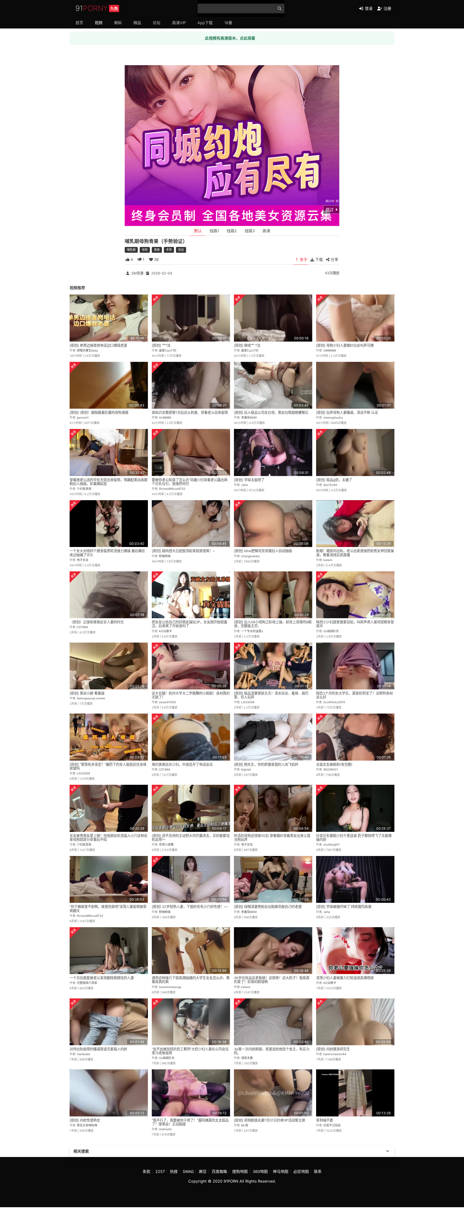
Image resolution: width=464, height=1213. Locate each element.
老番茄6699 (249, 417)
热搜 (174, 1171)
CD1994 (82, 627)
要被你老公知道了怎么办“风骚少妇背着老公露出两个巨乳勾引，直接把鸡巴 (189, 482)
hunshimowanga (170, 987)
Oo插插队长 (331, 631)
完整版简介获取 (87, 983)
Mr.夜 (244, 1125)
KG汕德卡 (165, 631)
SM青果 (137, 273)
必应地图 (301, 1171)
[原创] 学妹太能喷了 (249, 480)
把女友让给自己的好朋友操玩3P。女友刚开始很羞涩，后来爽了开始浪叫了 (189, 624)
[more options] (387, 1151)
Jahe (244, 485)
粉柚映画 (165, 556)
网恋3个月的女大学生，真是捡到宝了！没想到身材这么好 (354, 695)
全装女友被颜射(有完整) (334, 764)
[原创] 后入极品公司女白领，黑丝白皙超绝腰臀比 (271, 412)
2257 (160, 1171)
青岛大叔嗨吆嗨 (87, 1125)
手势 (169, 250)
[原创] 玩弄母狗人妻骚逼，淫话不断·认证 (347, 412)
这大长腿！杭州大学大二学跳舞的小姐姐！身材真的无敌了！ (191, 695)
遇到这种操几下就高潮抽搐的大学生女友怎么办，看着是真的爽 (191, 980)
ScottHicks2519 (334, 702)
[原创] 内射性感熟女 (85, 1120)
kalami (327, 560)
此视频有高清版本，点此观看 (230, 38)
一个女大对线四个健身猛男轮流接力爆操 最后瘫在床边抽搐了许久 (107, 553)
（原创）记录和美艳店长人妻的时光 (97, 622)
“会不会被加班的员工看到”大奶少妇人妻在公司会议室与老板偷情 (190, 1051)
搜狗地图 (240, 1171)
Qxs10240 (330, 485)
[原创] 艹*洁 (161, 345)
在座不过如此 (332, 1125)
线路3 (250, 230)
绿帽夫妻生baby (87, 350)
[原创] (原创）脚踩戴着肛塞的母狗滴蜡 (99, 412)
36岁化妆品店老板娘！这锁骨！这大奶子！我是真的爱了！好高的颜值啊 (271, 980)
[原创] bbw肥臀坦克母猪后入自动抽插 (263, 551)
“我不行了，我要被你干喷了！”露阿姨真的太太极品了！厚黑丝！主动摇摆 (190, 1122)
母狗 (145, 250)
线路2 (232, 230)
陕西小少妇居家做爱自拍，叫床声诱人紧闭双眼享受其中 (355, 624)
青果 (157, 250)
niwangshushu (333, 417)
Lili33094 (247, 702)
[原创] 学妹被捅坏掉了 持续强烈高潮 (343, 906)
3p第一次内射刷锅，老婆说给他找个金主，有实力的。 (271, 1051)
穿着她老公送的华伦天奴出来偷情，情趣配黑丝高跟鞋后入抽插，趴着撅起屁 (108, 482)
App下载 (205, 22)
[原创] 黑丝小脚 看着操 (87, 693)
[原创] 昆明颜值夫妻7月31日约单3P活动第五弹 (269, 1120)
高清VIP (179, 22)
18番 (228, 22)
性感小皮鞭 (166, 844)
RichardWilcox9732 (172, 489)
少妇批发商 (84, 489)
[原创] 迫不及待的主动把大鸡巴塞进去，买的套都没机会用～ (191, 837)
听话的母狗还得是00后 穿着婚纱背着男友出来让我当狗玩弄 (272, 837)
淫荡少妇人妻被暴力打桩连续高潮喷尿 (345, 978)
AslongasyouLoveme (91, 698)
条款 (146, 1171)
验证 (181, 250)
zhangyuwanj (250, 556)
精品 (137, 22)
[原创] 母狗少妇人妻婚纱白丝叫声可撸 (345, 345)
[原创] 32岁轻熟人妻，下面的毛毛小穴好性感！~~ (190, 906)
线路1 (214, 230)
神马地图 (280, 1171)
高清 (266, 230)
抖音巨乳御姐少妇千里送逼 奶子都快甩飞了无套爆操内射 (354, 837)
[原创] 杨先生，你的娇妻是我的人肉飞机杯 (266, 764)
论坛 (156, 22)
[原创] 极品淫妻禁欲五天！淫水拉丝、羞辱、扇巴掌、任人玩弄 (271, 695)
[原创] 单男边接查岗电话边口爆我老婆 (98, 345)
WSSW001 (330, 769)
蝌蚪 (118, 22)
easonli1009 (167, 702)
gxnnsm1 (83, 417)
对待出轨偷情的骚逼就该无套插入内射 (98, 1049)
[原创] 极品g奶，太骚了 (334, 480)
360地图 (260, 1171)
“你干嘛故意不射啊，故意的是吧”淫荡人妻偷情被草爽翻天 (108, 908)
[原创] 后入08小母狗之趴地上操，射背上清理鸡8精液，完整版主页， (273, 624)
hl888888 (329, 350)
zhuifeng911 (331, 844)
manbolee (83, 1054)
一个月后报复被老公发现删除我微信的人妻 (102, 978)
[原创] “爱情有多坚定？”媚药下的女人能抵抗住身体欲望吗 (108, 766)
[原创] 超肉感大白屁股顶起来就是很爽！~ (183, 551)
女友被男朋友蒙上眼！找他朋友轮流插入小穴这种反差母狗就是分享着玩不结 (108, 837)
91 (96, 8)
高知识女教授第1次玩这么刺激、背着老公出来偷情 (190, 412)
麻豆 (203, 1171)
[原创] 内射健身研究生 (333, 1049)
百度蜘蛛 (219, 1171)
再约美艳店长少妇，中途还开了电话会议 (182, 764)
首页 (79, 22)
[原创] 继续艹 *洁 (247, 345)
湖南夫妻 (247, 1058)
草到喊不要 (324, 1120)
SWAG (188, 1171)
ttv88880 (165, 417)
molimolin (165, 1129)
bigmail (246, 769)
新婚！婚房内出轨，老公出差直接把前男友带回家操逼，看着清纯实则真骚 (355, 553)
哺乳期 (131, 250)
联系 (318, 1171)
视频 (98, 22)
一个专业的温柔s (252, 631)
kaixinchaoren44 (334, 1054)
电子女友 (82, 560)
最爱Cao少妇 (167, 350)
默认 (198, 230)
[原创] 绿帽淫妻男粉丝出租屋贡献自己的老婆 (268, 906)
